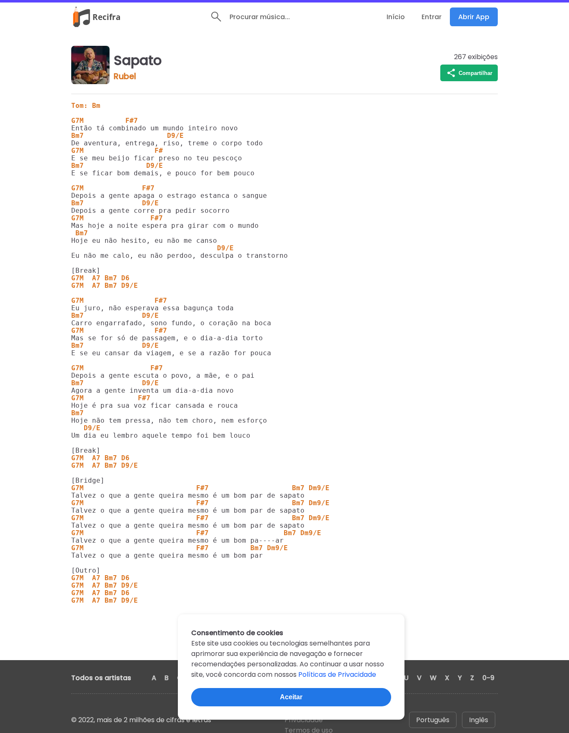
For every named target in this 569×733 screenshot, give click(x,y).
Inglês (478, 720)
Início (396, 17)
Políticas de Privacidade (337, 674)
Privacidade (303, 720)
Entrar (432, 17)
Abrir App (473, 17)
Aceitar (291, 697)
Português (432, 720)
